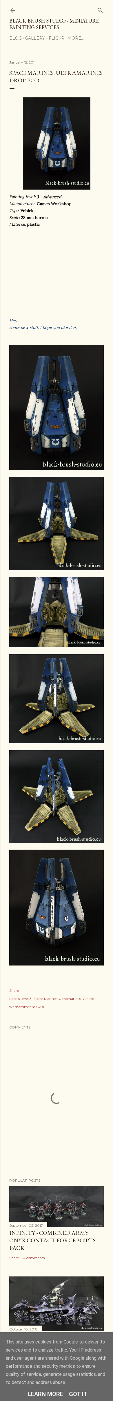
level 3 (26, 998)
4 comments (34, 1258)
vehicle (88, 998)
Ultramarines (70, 998)
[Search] (100, 9)
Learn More (45, 1394)
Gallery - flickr (44, 38)
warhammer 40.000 (27, 1007)
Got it (78, 1394)
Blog (15, 38)
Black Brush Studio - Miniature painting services (54, 24)
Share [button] (14, 990)
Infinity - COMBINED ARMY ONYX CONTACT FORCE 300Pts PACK (52, 1240)
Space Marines (45, 998)
